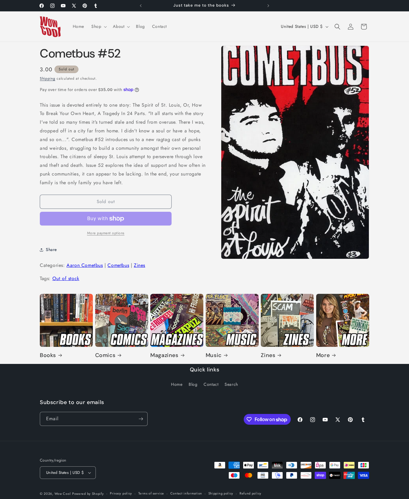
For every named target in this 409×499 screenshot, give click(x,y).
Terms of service (151, 493)
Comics (105, 355)
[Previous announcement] (140, 5)
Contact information (186, 493)
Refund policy (250, 493)
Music (214, 355)
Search (231, 385)
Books (48, 355)
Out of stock (65, 278)
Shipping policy (221, 493)
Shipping (47, 78)
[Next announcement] (268, 5)
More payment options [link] (106, 233)
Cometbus (118, 265)
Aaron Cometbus (84, 265)
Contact (211, 385)
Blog (193, 385)
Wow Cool (62, 493)
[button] (98, 26)
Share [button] (51, 249)
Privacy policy (121, 493)
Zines (139, 265)
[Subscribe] (140, 419)
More (323, 355)
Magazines (164, 355)
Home (176, 385)
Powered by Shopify (88, 493)
